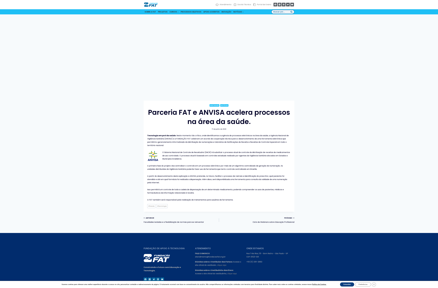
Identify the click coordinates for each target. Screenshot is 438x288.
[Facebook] (275, 4)
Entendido (347, 284)
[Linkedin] (283, 4)
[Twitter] (288, 4)
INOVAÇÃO (226, 12)
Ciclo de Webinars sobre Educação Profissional (273, 220)
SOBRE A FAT (150, 12)
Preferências (363, 284)
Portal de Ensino (264, 4)
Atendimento (225, 4)
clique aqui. (222, 265)
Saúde (151, 206)
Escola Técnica (244, 4)
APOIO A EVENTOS (211, 12)
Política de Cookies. (319, 284)
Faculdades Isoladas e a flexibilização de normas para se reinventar (174, 220)
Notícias (224, 105)
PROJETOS (162, 12)
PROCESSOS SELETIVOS (191, 12)
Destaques (214, 105)
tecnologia (162, 206)
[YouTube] (292, 4)
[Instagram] (279, 4)
